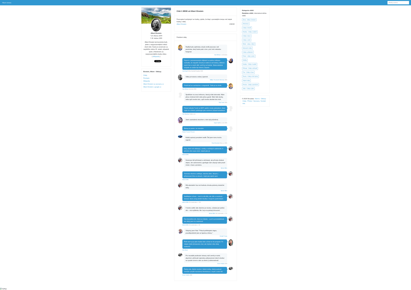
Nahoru (257, 98)
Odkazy (263, 98)
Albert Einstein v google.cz (152, 87)
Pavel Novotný (215, 143)
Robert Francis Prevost (188, 132)
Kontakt (263, 101)
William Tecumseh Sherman (217, 79)
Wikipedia (156, 56)
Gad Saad (185, 71)
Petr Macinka (185, 114)
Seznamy (256, 101)
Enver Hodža (220, 263)
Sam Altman (217, 54)
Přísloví (249, 101)
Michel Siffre (185, 154)
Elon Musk (185, 250)
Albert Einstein (156, 33)
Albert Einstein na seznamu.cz (153, 84)
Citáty (145, 75)
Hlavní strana (7, 3)
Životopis (146, 78)
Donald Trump (223, 236)
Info (244, 103)
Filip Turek (221, 102)
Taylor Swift (217, 122)
